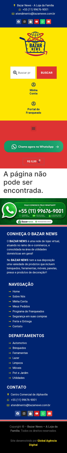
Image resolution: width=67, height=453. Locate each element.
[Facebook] (18, 21)
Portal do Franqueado (33, 111)
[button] (33, 128)
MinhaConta (33, 92)
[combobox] (22, 72)
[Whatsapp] (42, 21)
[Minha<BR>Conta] (33, 84)
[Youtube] (36, 21)
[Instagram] (24, 21)
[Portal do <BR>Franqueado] (33, 103)
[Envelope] (48, 21)
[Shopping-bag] (30, 21)
